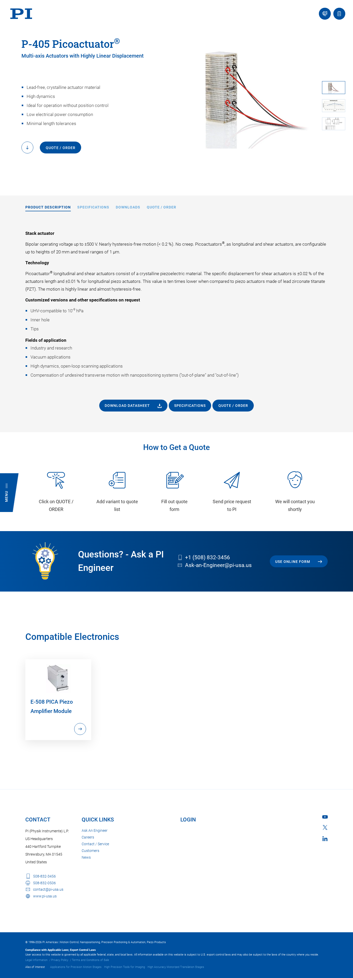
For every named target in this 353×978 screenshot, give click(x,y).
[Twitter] (325, 827)
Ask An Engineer (95, 830)
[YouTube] (325, 817)
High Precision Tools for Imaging (124, 967)
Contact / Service (95, 844)
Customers (90, 851)
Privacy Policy (59, 960)
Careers (88, 837)
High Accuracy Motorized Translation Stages (176, 967)
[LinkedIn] (325, 838)
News (86, 857)
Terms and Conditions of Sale (90, 960)
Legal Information (36, 960)
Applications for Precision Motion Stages (76, 967)
